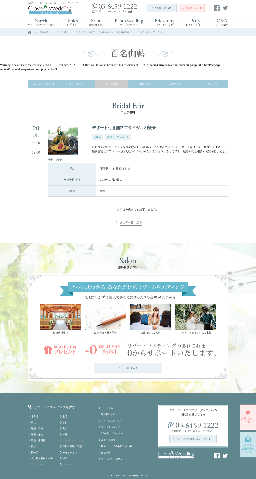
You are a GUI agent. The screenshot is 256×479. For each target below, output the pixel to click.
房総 (33, 446)
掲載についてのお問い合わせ (116, 446)
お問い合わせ (164, 8)
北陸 (65, 416)
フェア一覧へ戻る (131, 222)
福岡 (65, 458)
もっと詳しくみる (128, 368)
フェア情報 (62, 32)
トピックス (107, 408)
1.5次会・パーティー (112, 433)
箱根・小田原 (38, 440)
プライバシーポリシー (113, 459)
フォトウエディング (112, 420)
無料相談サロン (109, 414)
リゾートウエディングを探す (54, 407)
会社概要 (106, 452)
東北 (33, 422)
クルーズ (67, 464)
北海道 (34, 416)
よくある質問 (108, 439)
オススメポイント (45, 84)
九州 (65, 428)
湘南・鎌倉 (37, 434)
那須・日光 (37, 428)
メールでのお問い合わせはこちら (196, 439)
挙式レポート (179, 84)
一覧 (193, 8)
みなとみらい (70, 452)
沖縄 (65, 434)
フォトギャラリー (78, 84)
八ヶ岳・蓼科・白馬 (42, 458)
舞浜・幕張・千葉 (72, 446)
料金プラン (146, 84)
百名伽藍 (44, 32)
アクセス (212, 84)
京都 (65, 422)
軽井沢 (34, 452)
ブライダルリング (110, 427)
